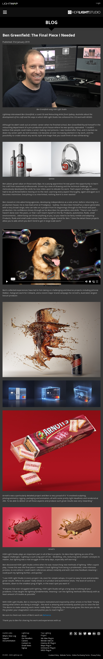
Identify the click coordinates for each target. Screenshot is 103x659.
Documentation (9, 640)
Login (98, 3)
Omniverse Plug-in (48, 648)
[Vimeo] (85, 633)
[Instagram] (98, 633)
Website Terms (65, 655)
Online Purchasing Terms (81, 655)
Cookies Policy (53, 655)
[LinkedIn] (80, 633)
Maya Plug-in (46, 645)
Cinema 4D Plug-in (48, 643)
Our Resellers (27, 638)
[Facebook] (71, 633)
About (24, 636)
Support (6, 638)
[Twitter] (75, 633)
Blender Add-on (47, 640)
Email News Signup (26, 646)
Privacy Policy (95, 655)
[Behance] (94, 633)
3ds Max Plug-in (47, 638)
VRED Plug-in (46, 650)
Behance (47, 615)
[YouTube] (89, 633)
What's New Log (9, 636)
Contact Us (26, 643)
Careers (25, 640)
